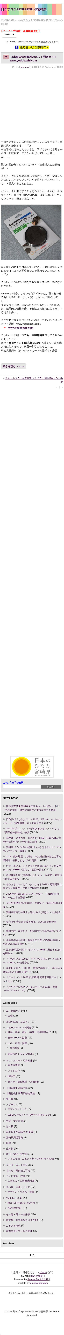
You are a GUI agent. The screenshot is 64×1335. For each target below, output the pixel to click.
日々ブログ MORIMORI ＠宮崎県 (23, 9)
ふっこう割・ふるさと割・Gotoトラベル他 (31, 1158)
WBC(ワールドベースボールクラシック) (29, 1114)
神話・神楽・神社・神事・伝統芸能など (29, 1032)
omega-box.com (39, 1283)
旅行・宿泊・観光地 (17, 1154)
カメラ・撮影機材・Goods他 (23, 1081)
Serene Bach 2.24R (38, 1279)
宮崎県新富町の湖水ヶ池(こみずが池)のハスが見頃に (34, 912)
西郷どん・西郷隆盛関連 (21, 1180)
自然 (8, 1143)
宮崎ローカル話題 (17, 1037)
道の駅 (9, 1126)
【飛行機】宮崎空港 (17, 1088)
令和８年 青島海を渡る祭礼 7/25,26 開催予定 (31, 921)
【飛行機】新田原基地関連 (20, 1093)
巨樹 (10, 1015)
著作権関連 (14, 1065)
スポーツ (11, 1104)
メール (43, 1272)
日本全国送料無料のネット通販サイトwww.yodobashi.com (31, 58)
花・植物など (13, 1011)
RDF (33, 1275)
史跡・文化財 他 (15, 1121)
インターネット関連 (17, 1165)
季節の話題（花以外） (18, 1022)
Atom (39, 1275)
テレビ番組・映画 (15, 1176)
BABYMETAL (15, 1208)
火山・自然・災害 (17, 1043)
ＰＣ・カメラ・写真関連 (19, 1060)
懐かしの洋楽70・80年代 (21, 1202)
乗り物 (9, 1099)
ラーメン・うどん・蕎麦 (21, 1191)
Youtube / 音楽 (14, 1198)
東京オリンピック (17, 1109)
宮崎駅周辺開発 (14, 1137)
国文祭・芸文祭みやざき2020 (22, 1220)
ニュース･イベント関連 (18, 1027)
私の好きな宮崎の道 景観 (19, 1132)
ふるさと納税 (13, 1225)
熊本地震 (14, 1047)
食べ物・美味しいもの (18, 1187)
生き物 (9, 1148)
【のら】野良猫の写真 (18, 1170)
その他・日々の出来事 (18, 1214)
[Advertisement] (32, 104)
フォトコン (14, 1070)
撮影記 (11, 1076)
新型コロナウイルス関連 (21, 1054)
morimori (25, 67)
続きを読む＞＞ (12, 366)
